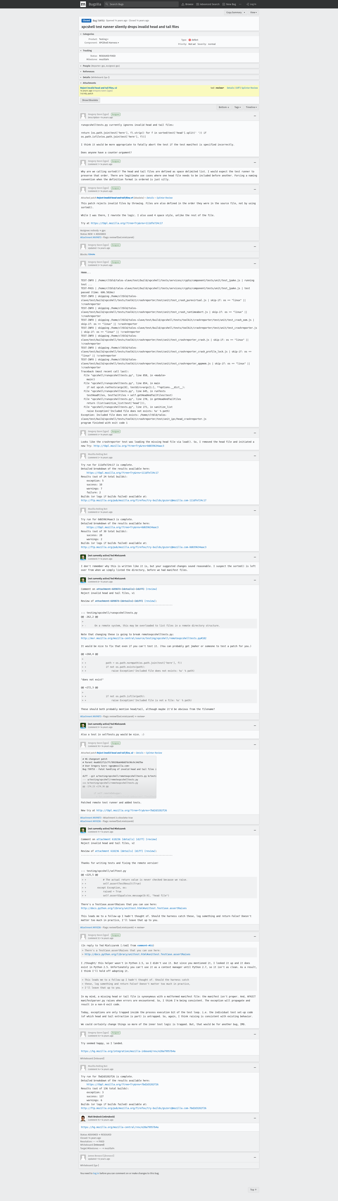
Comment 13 (94, 1036)
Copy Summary (234, 12)
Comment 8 (93, 582)
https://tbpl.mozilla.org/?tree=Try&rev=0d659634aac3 (122, 527)
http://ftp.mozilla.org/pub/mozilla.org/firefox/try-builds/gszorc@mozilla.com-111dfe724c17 (143, 500)
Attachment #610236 (90, 821)
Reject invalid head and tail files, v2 (98, 88)
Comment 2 (93, 191)
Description (93, 117)
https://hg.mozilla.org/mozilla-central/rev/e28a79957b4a (119, 1127)
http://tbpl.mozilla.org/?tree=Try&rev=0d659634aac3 (129, 445)
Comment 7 (93, 559)
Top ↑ (253, 1189)
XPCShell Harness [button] (109, 42)
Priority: (182, 44)
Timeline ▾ (251, 107)
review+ (220, 88)
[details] (128, 589)
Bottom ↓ (224, 107)
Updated (92, 248)
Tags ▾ (237, 107)
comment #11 (145, 945)
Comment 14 (94, 1069)
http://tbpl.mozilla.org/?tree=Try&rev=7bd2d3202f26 (131, 810)
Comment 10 (94, 746)
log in (96, 1173)
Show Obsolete (90, 100)
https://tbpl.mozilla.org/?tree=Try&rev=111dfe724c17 (127, 223)
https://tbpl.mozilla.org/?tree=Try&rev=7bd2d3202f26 (122, 1084)
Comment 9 (93, 727)
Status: (93, 56)
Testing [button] (103, 39)
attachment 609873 (108, 589)
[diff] (140, 589)
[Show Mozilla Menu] (83, 4)
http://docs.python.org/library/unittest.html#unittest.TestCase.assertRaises (134, 908)
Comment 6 (93, 512)
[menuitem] (187, 4)
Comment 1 (93, 164)
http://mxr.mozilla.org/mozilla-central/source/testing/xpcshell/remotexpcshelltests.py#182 (143, 638)
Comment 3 (93, 265)
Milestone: (91, 59)
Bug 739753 (99, 20)
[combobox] (141, 4)
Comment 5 (93, 457)
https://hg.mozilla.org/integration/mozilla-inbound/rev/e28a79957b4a (128, 1051)
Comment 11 (93, 832)
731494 (91, 254)
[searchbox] (141, 4)
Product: (93, 39)
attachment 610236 (108, 839)
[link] (118, 777)
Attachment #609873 (90, 237)
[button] (251, 4)
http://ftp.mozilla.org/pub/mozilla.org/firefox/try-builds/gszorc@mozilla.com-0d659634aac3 (143, 547)
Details (230, 88)
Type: (184, 40)
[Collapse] (255, 116)
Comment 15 (94, 1120)
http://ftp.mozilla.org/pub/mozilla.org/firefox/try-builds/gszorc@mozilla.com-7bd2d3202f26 (143, 1108)
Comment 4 (93, 434)
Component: (90, 42)
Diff (238, 88)
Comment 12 (94, 938)
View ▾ (253, 12)
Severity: (202, 44)
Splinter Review (250, 88)
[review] (151, 589)
